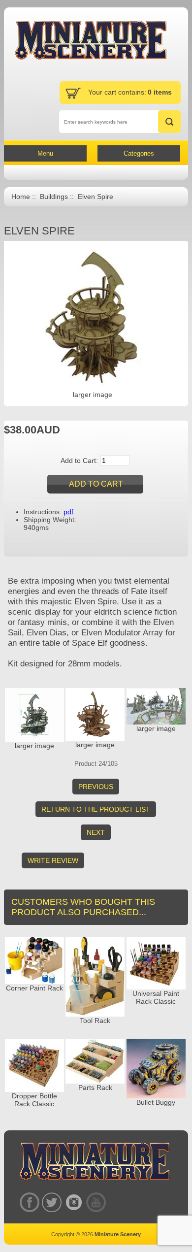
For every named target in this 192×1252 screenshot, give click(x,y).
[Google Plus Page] (51, 1202)
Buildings (54, 196)
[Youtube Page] (96, 1202)
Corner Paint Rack (34, 988)
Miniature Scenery (118, 1234)
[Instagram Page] (74, 1202)
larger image (34, 746)
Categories (139, 153)
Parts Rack (95, 1087)
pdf (68, 512)
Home (20, 196)
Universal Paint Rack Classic (155, 997)
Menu (45, 153)
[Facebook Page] (29, 1202)
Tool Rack (95, 1020)
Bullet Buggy (155, 1102)
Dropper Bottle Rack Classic (34, 1100)
